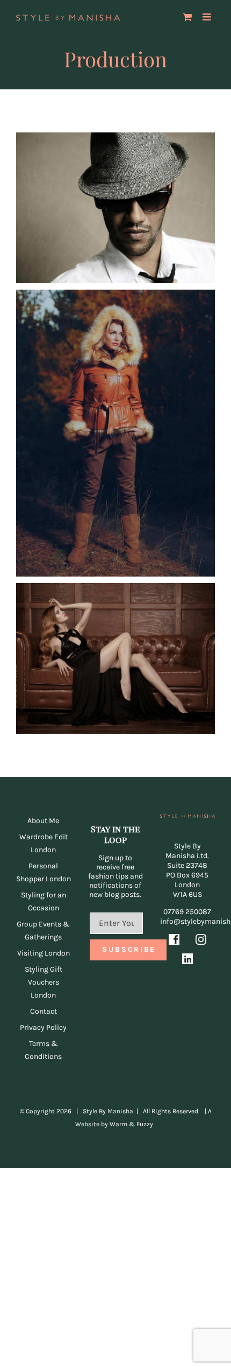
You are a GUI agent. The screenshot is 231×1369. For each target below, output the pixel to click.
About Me (43, 820)
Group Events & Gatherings (43, 930)
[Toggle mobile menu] (207, 17)
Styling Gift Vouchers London (43, 982)
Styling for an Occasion (43, 901)
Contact (43, 1011)
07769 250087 (187, 911)
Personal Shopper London (43, 872)
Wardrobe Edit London (43, 843)
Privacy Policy (43, 1027)
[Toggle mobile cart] (187, 17)
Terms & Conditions (43, 1050)
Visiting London (43, 953)
